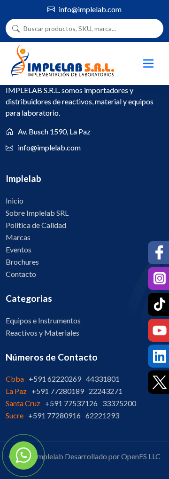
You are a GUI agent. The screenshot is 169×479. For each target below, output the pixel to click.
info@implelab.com (90, 9)
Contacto (21, 273)
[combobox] (88, 28)
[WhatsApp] (23, 455)
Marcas (18, 237)
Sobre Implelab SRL (37, 212)
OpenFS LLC (141, 456)
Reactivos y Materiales (42, 332)
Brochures (22, 261)
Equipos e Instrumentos (43, 320)
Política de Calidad (36, 224)
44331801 (103, 378)
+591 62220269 (55, 378)
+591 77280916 (54, 415)
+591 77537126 (71, 403)
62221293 (102, 415)
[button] (149, 63)
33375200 (119, 403)
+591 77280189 (57, 390)
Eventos (18, 249)
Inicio (14, 200)
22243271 (106, 390)
